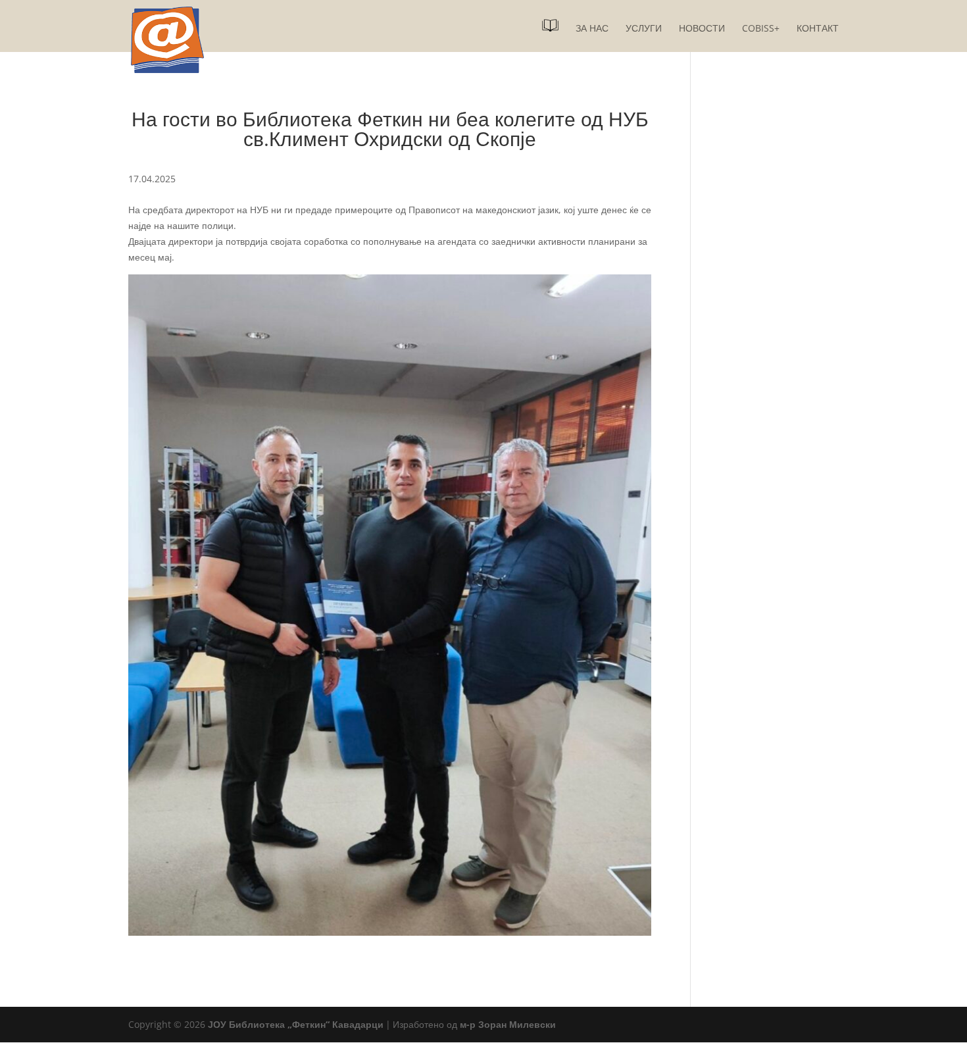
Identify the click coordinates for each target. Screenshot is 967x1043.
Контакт (818, 29)
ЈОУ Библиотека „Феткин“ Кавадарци (296, 1024)
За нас (592, 29)
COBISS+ (761, 29)
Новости (702, 29)
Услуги (644, 29)
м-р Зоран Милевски (508, 1024)
